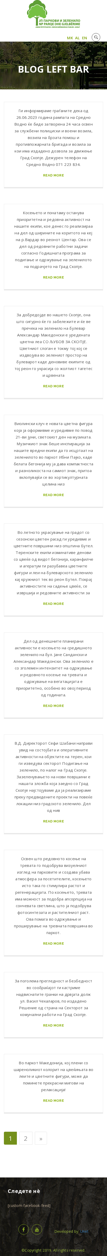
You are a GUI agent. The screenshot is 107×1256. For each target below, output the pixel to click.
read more (53, 175)
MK (70, 37)
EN (84, 37)
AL (77, 37)
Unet (84, 1231)
